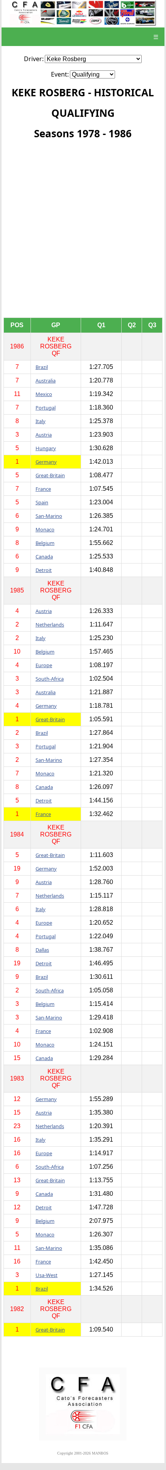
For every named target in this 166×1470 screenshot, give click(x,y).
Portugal (46, 407)
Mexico (44, 394)
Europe (44, 665)
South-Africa (50, 678)
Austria (44, 434)
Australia (46, 380)
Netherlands (50, 624)
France (43, 488)
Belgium (45, 543)
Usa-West (47, 1275)
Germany (46, 461)
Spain (42, 502)
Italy (41, 421)
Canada (44, 556)
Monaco (45, 529)
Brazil (42, 367)
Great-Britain (50, 475)
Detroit (44, 570)
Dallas (42, 949)
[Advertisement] (83, 230)
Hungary (46, 448)
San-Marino (49, 515)
